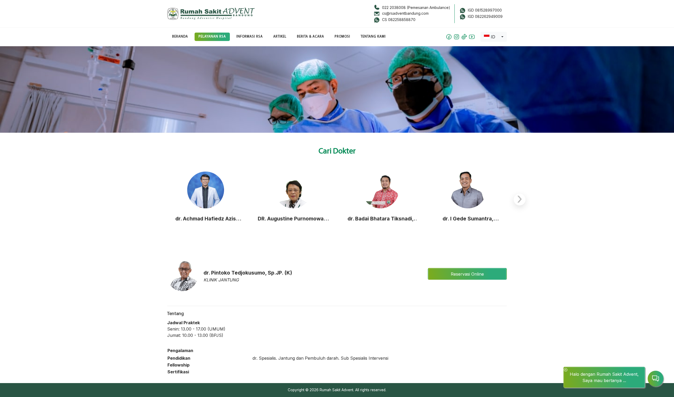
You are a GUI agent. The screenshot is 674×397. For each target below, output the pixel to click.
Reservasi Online (467, 274)
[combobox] (493, 37)
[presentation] (520, 199)
